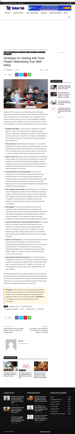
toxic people (41, 309)
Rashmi (10, 70)
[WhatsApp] (29, 74)
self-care (22, 309)
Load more (60, 117)
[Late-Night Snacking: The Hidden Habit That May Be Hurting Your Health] (10, 366)
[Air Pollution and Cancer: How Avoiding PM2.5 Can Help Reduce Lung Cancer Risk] (26, 366)
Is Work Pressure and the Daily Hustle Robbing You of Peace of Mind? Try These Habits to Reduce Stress (17, 399)
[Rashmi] (5, 70)
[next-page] (8, 382)
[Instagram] (63, 3)
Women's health (7, 54)
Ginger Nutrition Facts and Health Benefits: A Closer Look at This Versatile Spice (14, 330)
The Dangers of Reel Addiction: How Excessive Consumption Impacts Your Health (38, 330)
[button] (69, 17)
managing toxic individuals (11, 309)
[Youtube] (70, 3)
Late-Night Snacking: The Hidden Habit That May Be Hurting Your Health (10, 374)
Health (9, 49)
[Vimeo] (68, 3)
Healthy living (22, 52)
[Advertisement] (37, 33)
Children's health (39, 370)
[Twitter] (65, 3)
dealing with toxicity (14, 306)
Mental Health (42, 52)
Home (5, 49)
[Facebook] (60, 3)
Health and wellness (13, 52)
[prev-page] (5, 382)
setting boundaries (31, 309)
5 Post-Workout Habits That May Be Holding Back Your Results (64, 103)
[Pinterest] (25, 74)
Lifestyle (28, 52)
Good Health (22, 370)
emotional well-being (26, 306)
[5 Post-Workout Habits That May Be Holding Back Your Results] (53, 102)
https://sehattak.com (23, 343)
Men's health (34, 52)
